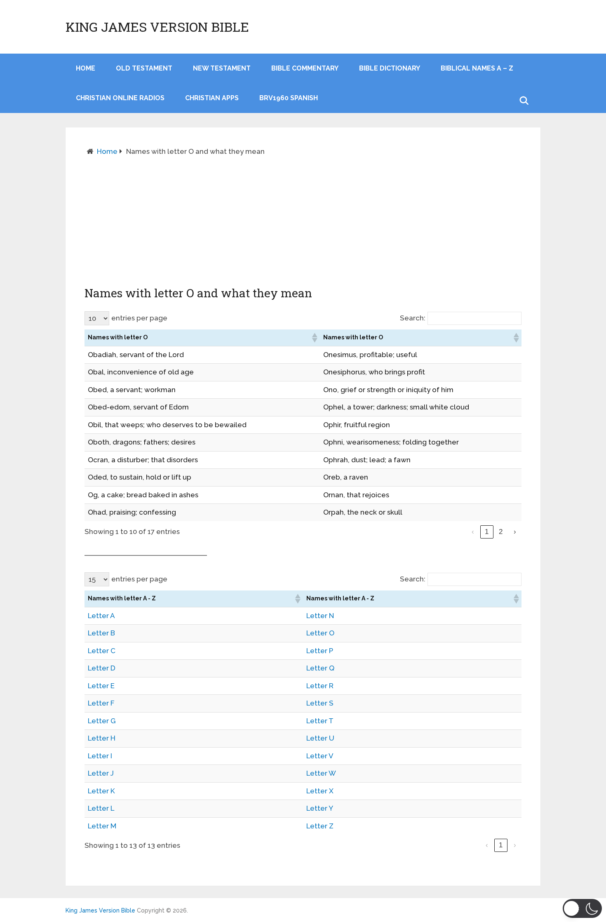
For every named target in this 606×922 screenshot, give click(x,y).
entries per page (139, 318)
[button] (314, 338)
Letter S (320, 703)
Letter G (101, 721)
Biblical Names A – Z (477, 68)
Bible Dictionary (389, 68)
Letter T (320, 721)
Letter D (101, 668)
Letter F (101, 703)
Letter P (319, 651)
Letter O (320, 633)
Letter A (101, 616)
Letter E (101, 686)
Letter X (320, 791)
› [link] (515, 532)
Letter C (101, 651)
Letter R (320, 686)
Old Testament (144, 68)
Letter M (102, 826)
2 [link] (501, 532)
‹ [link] (473, 532)
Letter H (101, 738)
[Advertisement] (303, 221)
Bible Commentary (304, 68)
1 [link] (487, 532)
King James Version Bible (157, 26)
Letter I (100, 756)
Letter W (321, 773)
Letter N (320, 616)
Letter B (101, 633)
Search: (412, 318)
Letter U (320, 738)
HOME (85, 68)
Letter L (101, 808)
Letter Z (320, 826)
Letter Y (319, 808)
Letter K (101, 791)
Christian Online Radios (120, 98)
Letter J (101, 773)
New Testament (222, 68)
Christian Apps (212, 98)
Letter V (320, 756)
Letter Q (320, 668)
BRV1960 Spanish (288, 98)
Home (107, 151)
